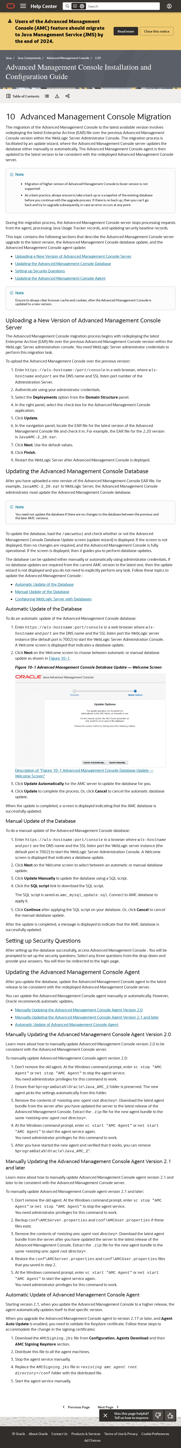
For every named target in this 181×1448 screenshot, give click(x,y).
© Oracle (18, 1434)
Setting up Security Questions (40, 270)
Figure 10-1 (59, 658)
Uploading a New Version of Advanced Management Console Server (73, 256)
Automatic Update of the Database (44, 584)
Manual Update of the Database (42, 591)
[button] (23, 6)
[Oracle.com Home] (11, 6)
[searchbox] (123, 6)
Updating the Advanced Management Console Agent (60, 278)
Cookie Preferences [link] (155, 1434)
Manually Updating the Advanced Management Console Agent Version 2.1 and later (87, 1017)
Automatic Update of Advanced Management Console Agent (66, 1024)
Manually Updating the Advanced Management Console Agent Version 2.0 (79, 1009)
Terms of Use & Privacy (121, 1434)
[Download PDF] (57, 96)
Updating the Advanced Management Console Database (63, 263)
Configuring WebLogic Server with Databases (53, 598)
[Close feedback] (105, 1415)
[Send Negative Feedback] (158, 1415)
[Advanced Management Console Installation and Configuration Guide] (46, 96)
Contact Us (59, 1434)
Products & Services (85, 1434)
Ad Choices (92, 1440)
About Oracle (38, 1434)
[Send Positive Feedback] (170, 1415)
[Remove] (82, 6)
